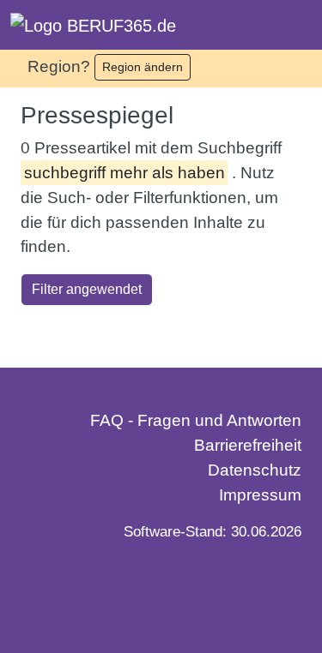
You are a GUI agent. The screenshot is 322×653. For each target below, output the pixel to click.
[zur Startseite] (93, 25)
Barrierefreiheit (247, 445)
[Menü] (294, 25)
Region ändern (142, 67)
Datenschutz (254, 470)
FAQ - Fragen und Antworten (195, 420)
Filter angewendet (87, 289)
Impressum (260, 495)
